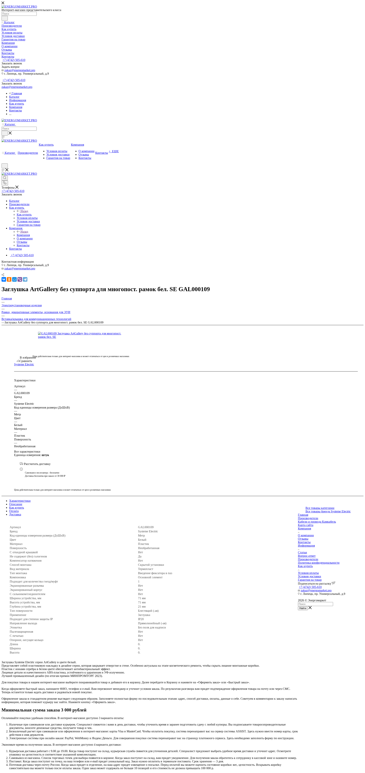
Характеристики (20, 500)
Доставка (15, 514)
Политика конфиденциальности (319, 562)
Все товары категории (319, 508)
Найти (302, 608)
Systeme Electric (24, 364)
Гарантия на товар (310, 579)
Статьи (302, 552)
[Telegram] (25, 279)
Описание (15, 504)
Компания (23, 235)
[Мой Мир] (14, 279)
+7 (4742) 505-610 (13, 60)
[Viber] (19, 279)
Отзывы (303, 538)
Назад (24, 211)
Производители (308, 518)
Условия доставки (309, 576)
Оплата (14, 511)
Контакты (304, 542)
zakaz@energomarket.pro (19, 70)
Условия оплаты (308, 573)
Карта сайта (305, 525)
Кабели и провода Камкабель (317, 521)
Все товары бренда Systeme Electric (328, 511)
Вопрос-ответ (307, 555)
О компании (306, 535)
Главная (303, 514)
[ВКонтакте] (4, 279)
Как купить (24, 214)
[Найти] (5, 18)
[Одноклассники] (9, 279)
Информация (306, 545)
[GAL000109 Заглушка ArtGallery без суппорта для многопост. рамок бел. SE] (81, 335)
